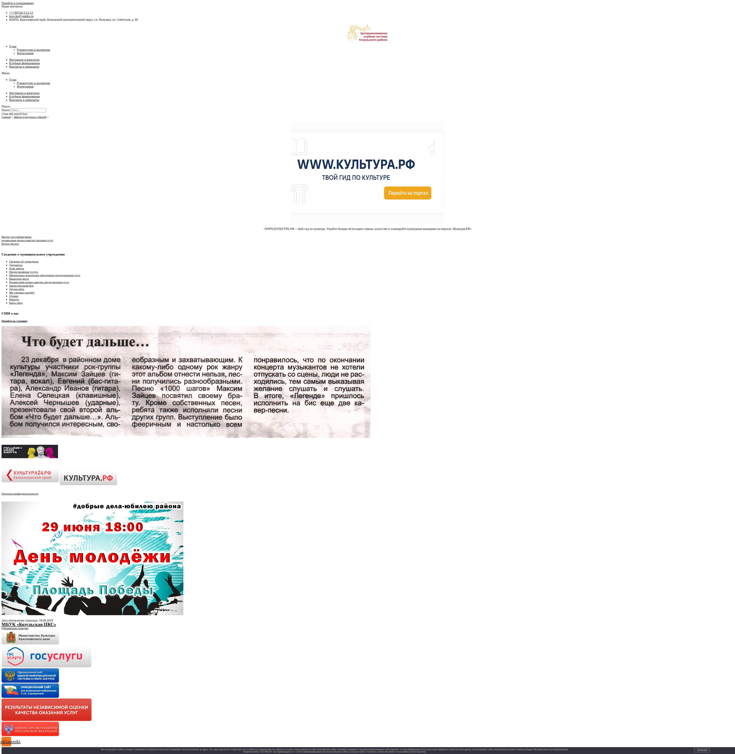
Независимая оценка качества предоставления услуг (39, 282)
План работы (16, 268)
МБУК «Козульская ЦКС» (29, 624)
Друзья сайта (16, 289)
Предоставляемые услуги (23, 272)
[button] (367, 73)
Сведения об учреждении (23, 261)
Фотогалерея (25, 53)
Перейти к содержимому (18, 3)
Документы (15, 265)
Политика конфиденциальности (20, 493)
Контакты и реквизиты (24, 66)
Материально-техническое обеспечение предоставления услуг (44, 275)
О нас (13, 46)
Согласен (702, 750)
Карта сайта (16, 303)
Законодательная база (21, 285)
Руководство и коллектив (33, 49)
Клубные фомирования (24, 63)
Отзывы (13, 296)
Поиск (6, 110)
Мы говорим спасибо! (22, 292)
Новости (14, 299)
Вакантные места (19, 278)
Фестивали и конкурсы (24, 59)
